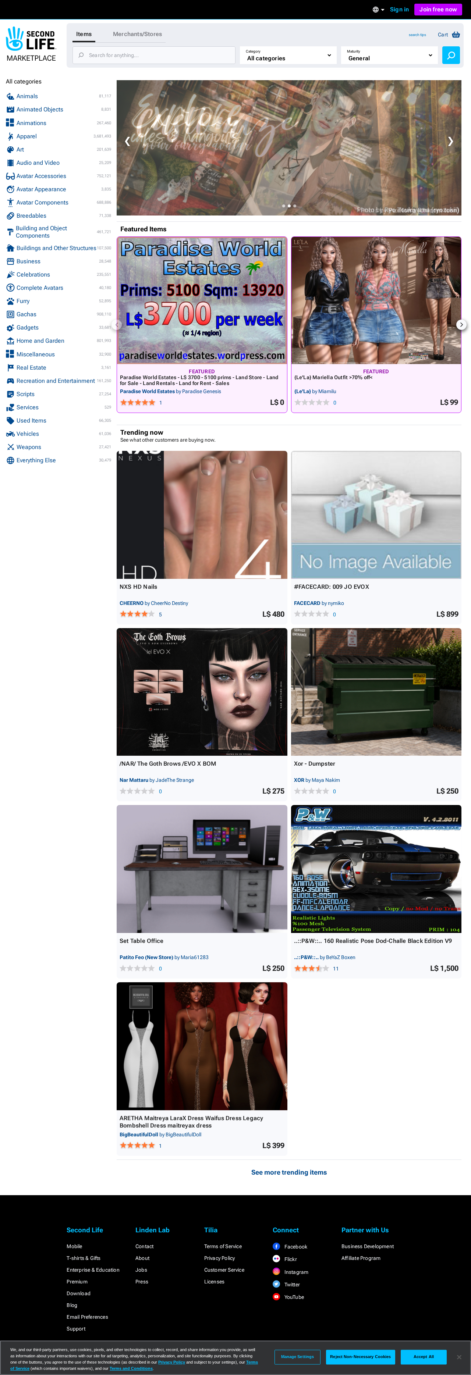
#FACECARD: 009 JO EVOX (331, 586)
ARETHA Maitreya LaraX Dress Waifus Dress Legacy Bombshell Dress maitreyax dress (191, 1122)
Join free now (438, 9)
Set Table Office (141, 940)
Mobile (74, 1246)
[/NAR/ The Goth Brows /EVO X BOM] (202, 692)
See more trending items (289, 1172)
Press (141, 1282)
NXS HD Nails (138, 586)
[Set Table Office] (202, 869)
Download (79, 1293)
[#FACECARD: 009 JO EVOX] (376, 515)
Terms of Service (223, 1246)
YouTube (293, 1297)
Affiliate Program (360, 1258)
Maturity (353, 51)
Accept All (424, 1357)
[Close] (459, 1357)
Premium (77, 1282)
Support (76, 1329)
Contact (144, 1246)
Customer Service (224, 1270)
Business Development (367, 1246)
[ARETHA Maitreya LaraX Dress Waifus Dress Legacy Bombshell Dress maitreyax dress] (202, 1046)
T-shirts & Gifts (83, 1258)
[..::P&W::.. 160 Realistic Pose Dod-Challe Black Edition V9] (376, 869)
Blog (72, 1305)
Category (253, 51)
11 (336, 969)
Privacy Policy (219, 1258)
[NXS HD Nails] (202, 515)
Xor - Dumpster (315, 763)
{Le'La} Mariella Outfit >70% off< (333, 377)
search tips (417, 35)
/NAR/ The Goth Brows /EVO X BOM (168, 763)
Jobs (141, 1270)
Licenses (214, 1282)
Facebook (295, 1247)
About (142, 1258)
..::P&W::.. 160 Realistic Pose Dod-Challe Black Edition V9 (373, 940)
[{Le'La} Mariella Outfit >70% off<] (376, 300)
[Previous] (116, 325)
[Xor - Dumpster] (376, 692)
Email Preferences (87, 1317)
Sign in (399, 9)
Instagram (295, 1272)
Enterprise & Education (93, 1270)
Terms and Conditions (131, 1368)
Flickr (290, 1259)
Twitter (291, 1284)
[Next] (461, 325)
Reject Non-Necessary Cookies (360, 1357)
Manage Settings (297, 1357)
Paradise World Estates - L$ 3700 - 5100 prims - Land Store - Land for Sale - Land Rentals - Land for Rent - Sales (199, 380)
